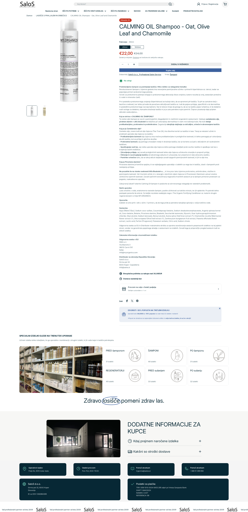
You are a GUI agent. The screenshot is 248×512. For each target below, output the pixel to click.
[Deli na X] (132, 301)
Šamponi (173, 74)
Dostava (136, 57)
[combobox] (124, 4)
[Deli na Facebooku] (127, 301)
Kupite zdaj (170, 70)
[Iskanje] (170, 4)
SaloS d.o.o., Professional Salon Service (144, 74)
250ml (124, 47)
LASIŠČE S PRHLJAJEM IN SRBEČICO (51, 15)
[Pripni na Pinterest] (137, 301)
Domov (29, 15)
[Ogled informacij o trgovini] (218, 289)
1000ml (138, 47)
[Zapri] (220, 308)
